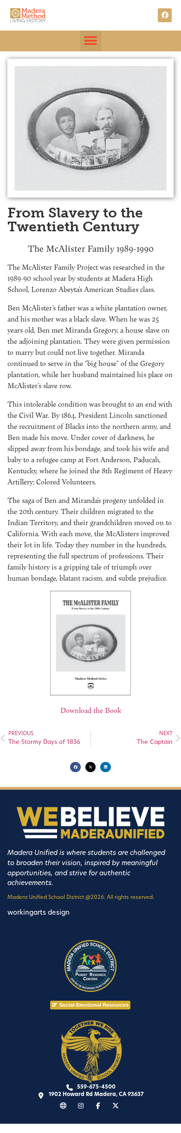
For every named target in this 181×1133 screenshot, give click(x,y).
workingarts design (38, 913)
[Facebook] (165, 15)
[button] (90, 41)
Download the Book (90, 710)
